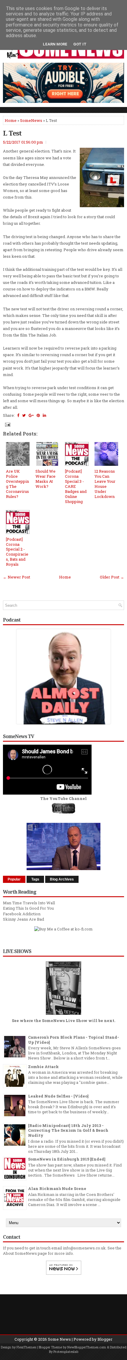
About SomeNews (20, 1253)
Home (11, 120)
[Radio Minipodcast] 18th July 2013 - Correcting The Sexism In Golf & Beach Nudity (68, 1130)
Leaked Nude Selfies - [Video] (58, 1096)
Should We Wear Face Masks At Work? (45, 478)
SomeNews (31, 120)
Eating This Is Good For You (28, 908)
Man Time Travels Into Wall (29, 902)
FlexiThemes (26, 1347)
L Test (12, 132)
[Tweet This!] (24, 415)
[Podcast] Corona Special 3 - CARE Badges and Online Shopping (76, 486)
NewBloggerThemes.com (86, 1347)
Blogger (105, 1339)
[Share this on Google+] (31, 415)
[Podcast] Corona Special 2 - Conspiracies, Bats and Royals (17, 552)
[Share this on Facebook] (18, 415)
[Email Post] (7, 424)
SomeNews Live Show (64, 1020)
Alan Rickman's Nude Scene (57, 1188)
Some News (59, 1339)
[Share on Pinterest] (38, 415)
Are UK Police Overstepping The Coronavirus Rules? (17, 483)
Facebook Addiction (21, 913)
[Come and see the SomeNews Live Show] (63, 1015)
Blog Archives (62, 879)
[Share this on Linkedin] (44, 415)
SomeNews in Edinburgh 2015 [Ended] (66, 1159)
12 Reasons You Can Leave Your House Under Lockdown (105, 483)
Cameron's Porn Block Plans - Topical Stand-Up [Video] (73, 1039)
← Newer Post (16, 577)
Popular (14, 879)
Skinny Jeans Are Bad (23, 919)
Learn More (55, 44)
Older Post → (112, 577)
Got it (80, 44)
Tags (35, 879)
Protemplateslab (65, 1351)
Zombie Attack (43, 1066)
